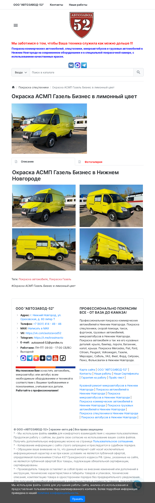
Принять (77, 499)
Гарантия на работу (93, 377)
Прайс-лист (116, 377)
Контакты (86, 373)
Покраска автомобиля (33, 279)
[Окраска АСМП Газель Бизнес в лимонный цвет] (49, 128)
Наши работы (102, 373)
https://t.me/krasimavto (48, 337)
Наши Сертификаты (126, 373)
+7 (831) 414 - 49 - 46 (47, 323)
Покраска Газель (60, 279)
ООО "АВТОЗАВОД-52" (112, 369)
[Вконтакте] (71, 65)
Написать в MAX (38, 328)
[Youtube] (55, 357)
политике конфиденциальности (57, 492)
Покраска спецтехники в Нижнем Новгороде (109, 413)
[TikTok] (63, 357)
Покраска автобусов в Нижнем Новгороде (109, 417)
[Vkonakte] (49, 357)
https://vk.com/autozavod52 (43, 333)
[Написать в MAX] (78, 65)
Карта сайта (87, 369)
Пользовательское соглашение (113, 441)
